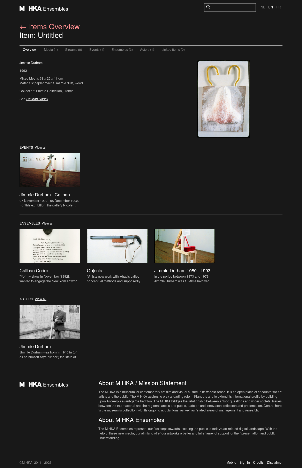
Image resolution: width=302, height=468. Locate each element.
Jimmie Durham (31, 62)
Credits (258, 462)
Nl (263, 7)
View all (40, 147)
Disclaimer (274, 462)
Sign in (245, 462)
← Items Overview (50, 26)
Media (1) (51, 49)
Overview (30, 49)
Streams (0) (73, 49)
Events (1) (96, 49)
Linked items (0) (173, 49)
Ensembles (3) (122, 49)
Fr (278, 7)
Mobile (231, 462)
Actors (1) (147, 49)
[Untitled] (223, 99)
